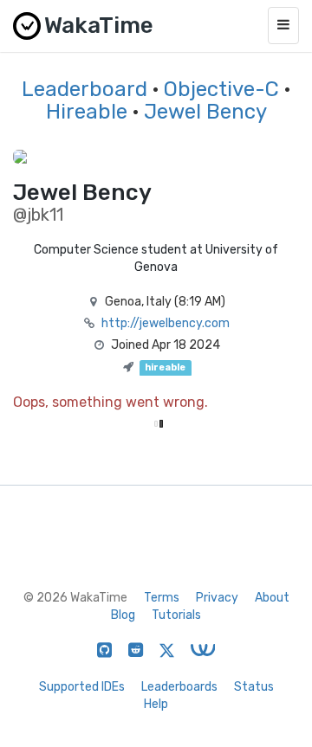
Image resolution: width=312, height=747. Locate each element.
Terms (161, 597)
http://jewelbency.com (165, 323)
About (272, 597)
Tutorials (176, 615)
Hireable (86, 112)
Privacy (217, 597)
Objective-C (221, 89)
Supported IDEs (82, 686)
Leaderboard (84, 89)
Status (254, 686)
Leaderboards (179, 686)
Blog (123, 615)
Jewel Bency (205, 112)
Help (156, 704)
